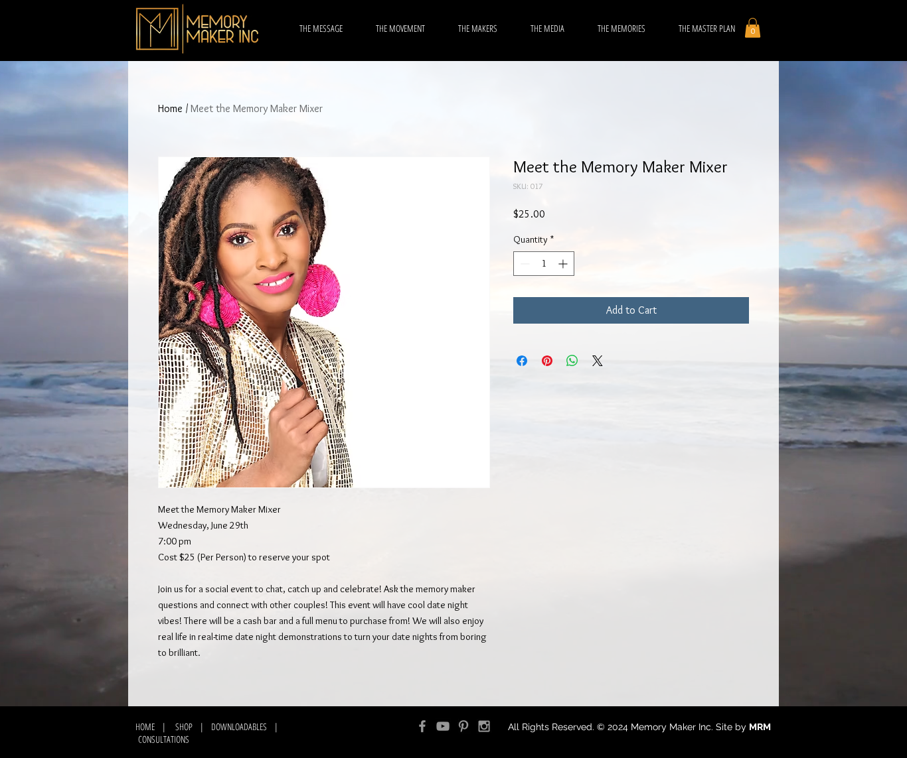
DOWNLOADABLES (239, 726)
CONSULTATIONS (163, 739)
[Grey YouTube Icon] (443, 726)
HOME (146, 726)
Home (170, 108)
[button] (752, 28)
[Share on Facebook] (522, 361)
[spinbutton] (544, 263)
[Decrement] (523, 263)
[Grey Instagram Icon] (484, 726)
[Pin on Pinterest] (547, 361)
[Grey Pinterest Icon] (463, 726)
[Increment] (564, 263)
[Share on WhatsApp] (572, 361)
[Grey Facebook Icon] (422, 726)
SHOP (184, 726)
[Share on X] (598, 361)
